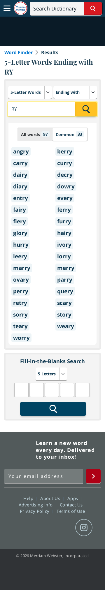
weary (65, 326)
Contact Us (72, 505)
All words (34, 134)
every (65, 198)
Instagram (83, 527)
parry (64, 279)
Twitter (41, 527)
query (65, 291)
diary (20, 186)
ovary (21, 279)
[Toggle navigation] (7, 8)
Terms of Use (71, 511)
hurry (21, 244)
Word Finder (18, 52)
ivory (64, 244)
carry (20, 163)
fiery (19, 221)
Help (29, 498)
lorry (64, 256)
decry (65, 175)
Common (69, 134)
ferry (64, 209)
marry (21, 268)
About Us (51, 498)
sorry (20, 314)
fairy (19, 209)
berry (64, 151)
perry (20, 291)
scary (64, 303)
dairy (20, 175)
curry (64, 163)
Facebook (20, 527)
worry (21, 338)
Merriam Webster (19, 449)
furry (64, 221)
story (64, 314)
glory (20, 233)
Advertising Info (36, 505)
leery (20, 256)
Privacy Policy (35, 511)
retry (20, 303)
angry (21, 151)
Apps (73, 498)
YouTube (62, 527)
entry (20, 198)
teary (20, 326)
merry (65, 268)
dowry (66, 186)
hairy (64, 233)
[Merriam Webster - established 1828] (20, 8)
